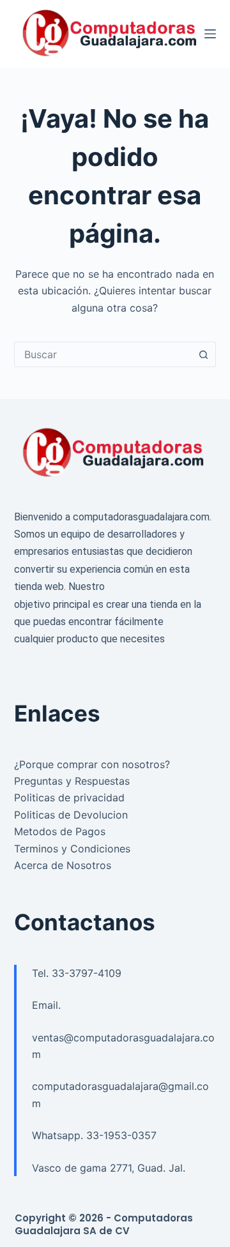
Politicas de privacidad (69, 797)
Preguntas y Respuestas (72, 781)
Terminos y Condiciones (72, 848)
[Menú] (210, 34)
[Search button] (203, 354)
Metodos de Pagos (59, 831)
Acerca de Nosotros (62, 865)
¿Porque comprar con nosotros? (92, 764)
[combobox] (103, 354)
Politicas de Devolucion (71, 814)
